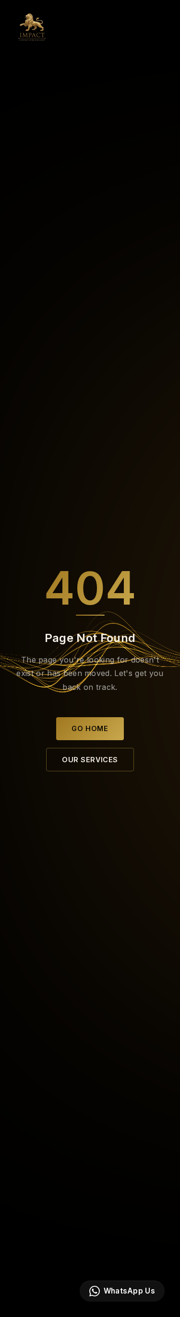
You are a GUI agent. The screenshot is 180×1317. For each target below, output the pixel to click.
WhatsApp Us (129, 1290)
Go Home (90, 728)
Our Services (90, 760)
